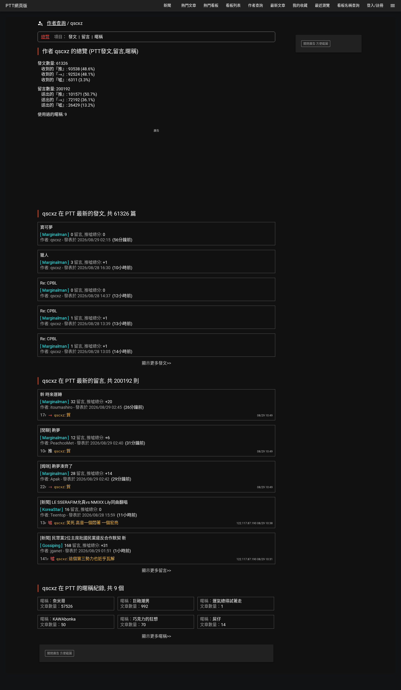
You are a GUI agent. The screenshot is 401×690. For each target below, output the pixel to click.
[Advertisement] (156, 166)
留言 (85, 36)
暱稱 (98, 36)
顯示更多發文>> (156, 363)
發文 (72, 36)
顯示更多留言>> (156, 570)
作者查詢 (56, 23)
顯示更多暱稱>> (156, 636)
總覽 (45, 36)
